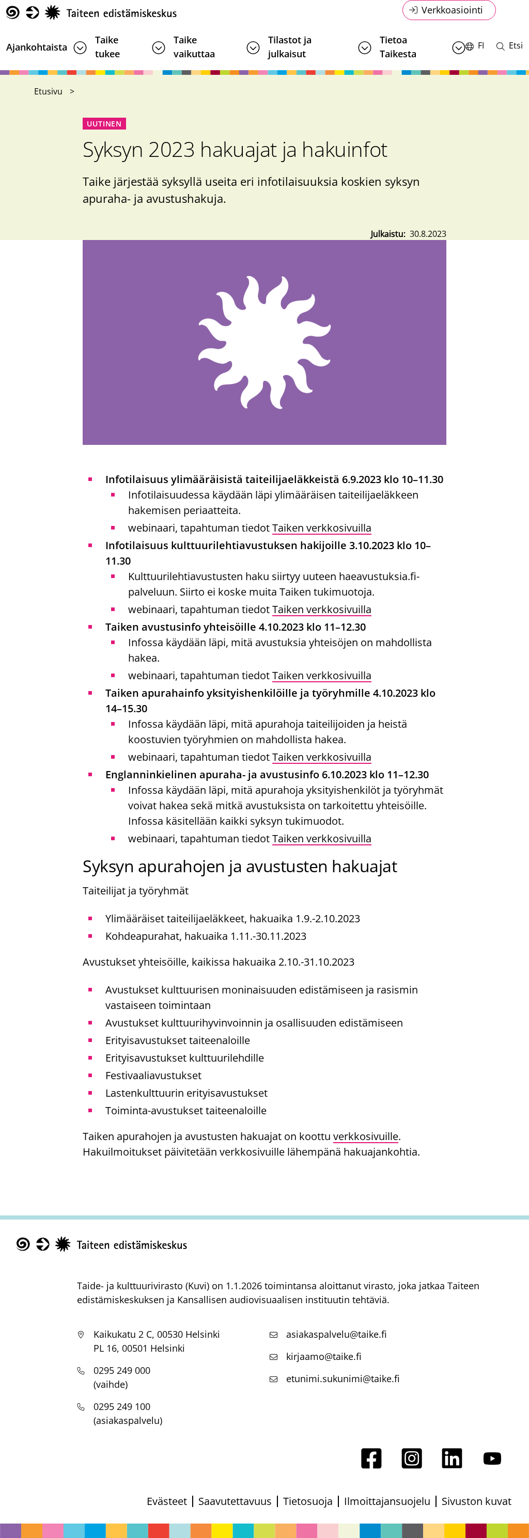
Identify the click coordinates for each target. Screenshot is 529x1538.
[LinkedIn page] (452, 1465)
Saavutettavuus (235, 1501)
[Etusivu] (91, 13)
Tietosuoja (308, 1501)
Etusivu (48, 91)
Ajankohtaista (36, 47)
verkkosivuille (365, 1136)
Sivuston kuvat (476, 1501)
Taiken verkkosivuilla (321, 528)
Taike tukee (107, 47)
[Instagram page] (411, 1465)
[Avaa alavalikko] (80, 47)
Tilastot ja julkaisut (290, 47)
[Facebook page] (371, 1465)
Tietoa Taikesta (398, 47)
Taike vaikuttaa (194, 47)
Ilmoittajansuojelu (387, 1501)
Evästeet (167, 1501)
